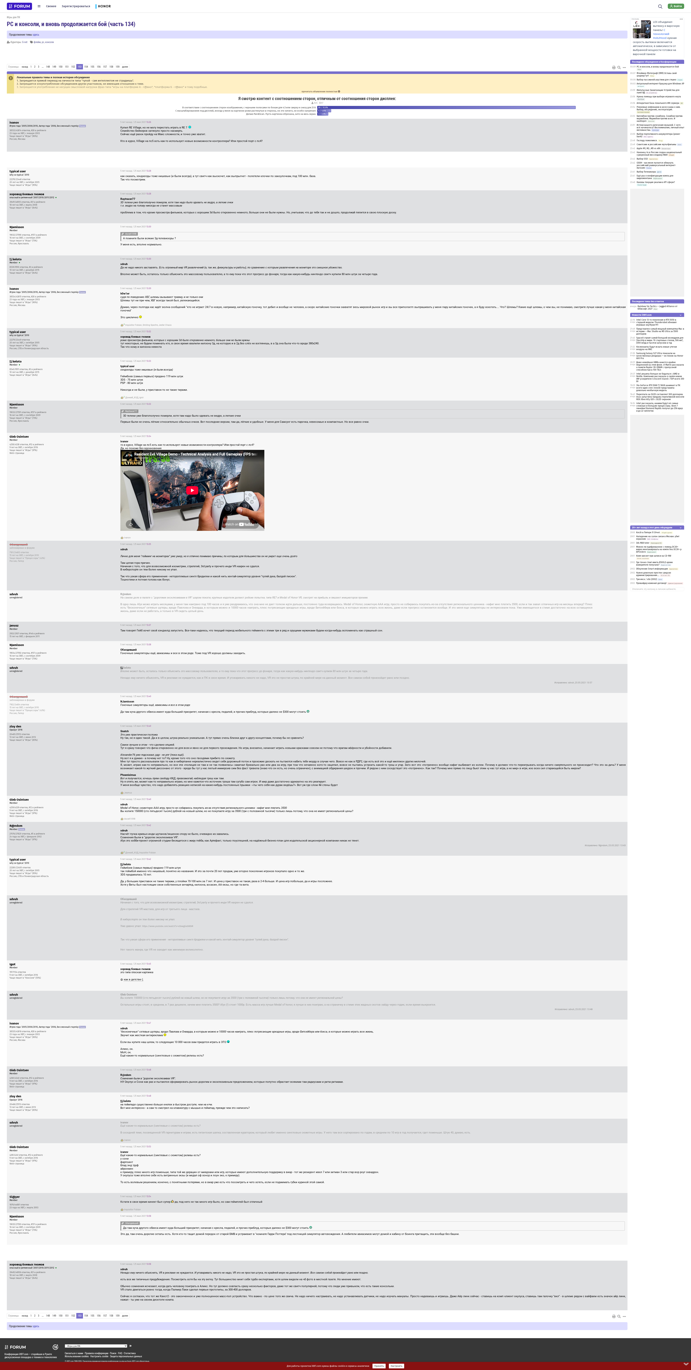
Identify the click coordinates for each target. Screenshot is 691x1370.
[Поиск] (660, 6)
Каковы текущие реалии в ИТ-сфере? (656, 182)
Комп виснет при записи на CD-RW (653, 556)
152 (73, 66)
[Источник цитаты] (184, 205)
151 (67, 66)
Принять (379, 1366)
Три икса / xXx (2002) (646, 579)
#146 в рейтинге (37, 633)
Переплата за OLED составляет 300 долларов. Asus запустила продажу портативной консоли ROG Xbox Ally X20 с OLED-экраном (660, 397)
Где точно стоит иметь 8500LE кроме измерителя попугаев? (654, 563)
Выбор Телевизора (646, 172)
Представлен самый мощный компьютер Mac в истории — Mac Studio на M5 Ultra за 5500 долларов (660, 331)
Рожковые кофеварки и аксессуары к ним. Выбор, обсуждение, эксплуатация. (658, 108)
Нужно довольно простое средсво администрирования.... (653, 574)
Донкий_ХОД (131, 397)
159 (117, 66)
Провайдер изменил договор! (651, 583)
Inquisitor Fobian (133, 325)
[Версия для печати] (614, 67)
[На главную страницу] (19, 6)
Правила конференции (96, 1353)
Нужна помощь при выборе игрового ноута (659, 96)
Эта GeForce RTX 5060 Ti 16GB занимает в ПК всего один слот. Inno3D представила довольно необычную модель (658, 388)
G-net (24, 42)
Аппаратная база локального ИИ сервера (658, 103)
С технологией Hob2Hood (661, 34)
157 (105, 66)
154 (86, 66)
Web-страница (17, 453)
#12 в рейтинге (36, 444)
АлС (316, 103)
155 (92, 66)
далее (125, 66)
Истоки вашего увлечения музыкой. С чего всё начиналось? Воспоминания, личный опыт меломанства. (660, 127)
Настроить (396, 1366)
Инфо (622, 122)
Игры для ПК (13, 17)
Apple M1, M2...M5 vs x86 (648, 148)
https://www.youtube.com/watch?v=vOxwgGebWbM (167, 926)
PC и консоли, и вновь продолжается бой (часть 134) (71, 24)
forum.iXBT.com (133, 1361)
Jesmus (128, 792)
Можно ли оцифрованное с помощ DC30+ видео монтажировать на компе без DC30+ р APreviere (658, 549)
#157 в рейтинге (39, 235)
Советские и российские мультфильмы (656, 144)
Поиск (113, 1353)
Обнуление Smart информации (652, 569)
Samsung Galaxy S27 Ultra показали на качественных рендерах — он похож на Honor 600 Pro (659, 356)
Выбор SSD (642, 159)
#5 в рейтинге (38, 834)
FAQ (120, 1353)
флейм (37, 42)
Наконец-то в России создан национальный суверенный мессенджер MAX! (659, 153)
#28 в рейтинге (38, 130)
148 (48, 66)
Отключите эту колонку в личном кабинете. (654, 589)
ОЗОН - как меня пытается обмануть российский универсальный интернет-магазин (656, 165)
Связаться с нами (74, 1353)
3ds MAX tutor (642, 543)
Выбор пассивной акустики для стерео (656, 79)
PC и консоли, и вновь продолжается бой (658, 66)
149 (54, 66)
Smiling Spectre (150, 325)
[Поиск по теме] (619, 67)
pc (43, 42)
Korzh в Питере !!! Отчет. (648, 532)
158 (111, 66)
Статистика (130, 1353)
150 (60, 66)
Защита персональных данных (126, 1356)
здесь (36, 34)
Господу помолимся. (647, 140)
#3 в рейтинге (36, 267)
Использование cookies (77, 1356)
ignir (141, 397)
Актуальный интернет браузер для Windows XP (660, 83)
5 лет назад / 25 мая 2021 (135, 122)
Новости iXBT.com (642, 315)
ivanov (127, 537)
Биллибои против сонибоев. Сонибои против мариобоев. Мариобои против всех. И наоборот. (660, 118)
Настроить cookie (99, 1356)
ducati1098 (129, 819)
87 (321, 103)
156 (99, 66)
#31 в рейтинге (38, 202)
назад (25, 66)
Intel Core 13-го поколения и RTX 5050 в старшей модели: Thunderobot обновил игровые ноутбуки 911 (656, 322)
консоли (49, 42)
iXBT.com (70, 1361)
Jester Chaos (165, 325)
